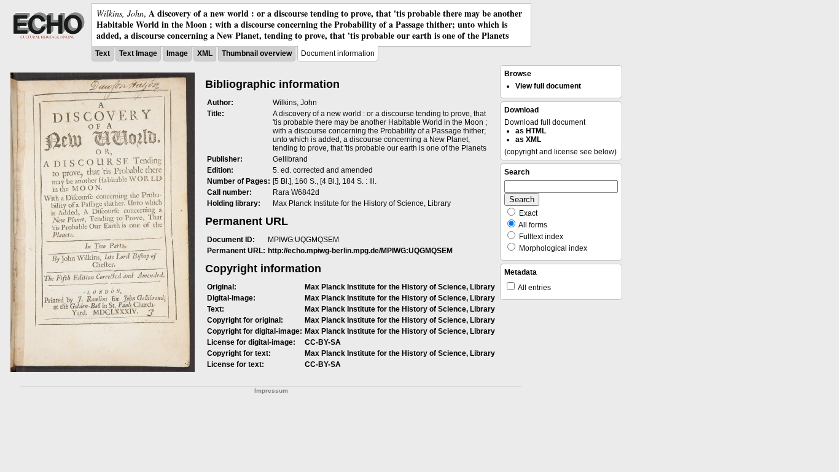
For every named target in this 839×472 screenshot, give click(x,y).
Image (177, 53)
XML (205, 53)
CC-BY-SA (323, 342)
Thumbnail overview (257, 53)
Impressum (271, 390)
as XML (528, 139)
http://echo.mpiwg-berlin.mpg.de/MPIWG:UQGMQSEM (360, 250)
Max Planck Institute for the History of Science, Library (400, 287)
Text (102, 53)
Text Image (138, 53)
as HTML (530, 131)
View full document (548, 86)
